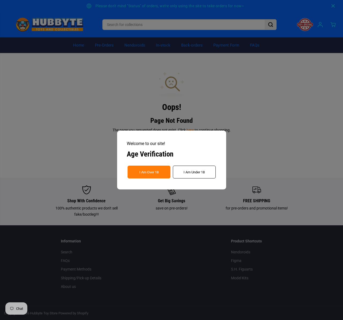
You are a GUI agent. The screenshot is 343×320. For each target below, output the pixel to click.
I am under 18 (194, 172)
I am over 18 (149, 172)
